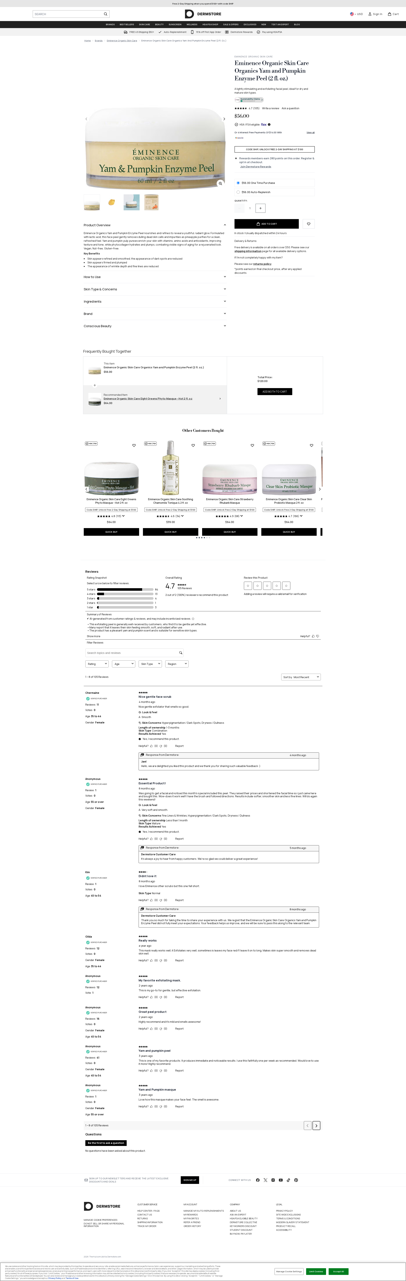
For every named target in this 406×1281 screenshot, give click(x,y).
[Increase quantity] (260, 208)
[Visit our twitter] (265, 1180)
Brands (99, 40)
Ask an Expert (238, 1214)
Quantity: (241, 200)
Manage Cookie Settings (289, 1271)
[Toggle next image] (224, 118)
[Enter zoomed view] (220, 183)
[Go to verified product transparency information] (249, 100)
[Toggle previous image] (86, 118)
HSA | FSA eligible (250, 124)
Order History (192, 1226)
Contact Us (144, 1214)
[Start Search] (106, 14)
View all (311, 132)
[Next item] (319, 489)
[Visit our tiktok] (288, 1180)
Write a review (270, 108)
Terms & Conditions (288, 1218)
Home (87, 40)
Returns (142, 1218)
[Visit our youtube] (281, 1180)
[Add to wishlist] (309, 224)
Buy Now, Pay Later (241, 1233)
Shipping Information (150, 1222)
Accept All (338, 1271)
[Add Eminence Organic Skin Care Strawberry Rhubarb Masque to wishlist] (252, 445)
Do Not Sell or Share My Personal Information (104, 1224)
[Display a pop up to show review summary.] (124, 517)
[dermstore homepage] (203, 14)
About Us (235, 1210)
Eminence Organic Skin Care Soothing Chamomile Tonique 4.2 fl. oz (170, 500)
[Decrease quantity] (239, 208)
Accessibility (284, 1229)
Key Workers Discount (243, 1226)
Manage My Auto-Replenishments (204, 1210)
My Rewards (191, 1214)
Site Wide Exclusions (288, 1214)
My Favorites (191, 1218)
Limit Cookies (316, 1271)
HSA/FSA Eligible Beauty (244, 1218)
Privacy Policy (284, 1210)
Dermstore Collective (243, 1222)
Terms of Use (72, 1278)
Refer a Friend (192, 1222)
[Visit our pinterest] (296, 1180)
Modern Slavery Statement (292, 1222)
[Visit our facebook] (258, 1180)
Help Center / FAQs (148, 1210)
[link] (375, 14)
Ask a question (290, 108)
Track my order (146, 1226)
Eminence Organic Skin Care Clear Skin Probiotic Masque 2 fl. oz (289, 500)
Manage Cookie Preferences (100, 1220)
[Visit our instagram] (273, 1180)
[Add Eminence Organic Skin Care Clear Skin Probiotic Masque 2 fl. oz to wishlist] (311, 445)
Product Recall (286, 1226)
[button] (275, 100)
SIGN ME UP (189, 1180)
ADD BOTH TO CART (275, 391)
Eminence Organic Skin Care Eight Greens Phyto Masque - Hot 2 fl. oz (111, 500)
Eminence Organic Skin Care (122, 40)
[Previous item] (86, 489)
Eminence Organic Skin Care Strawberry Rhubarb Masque (229, 500)
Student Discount (241, 1229)
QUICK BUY (111, 531)
